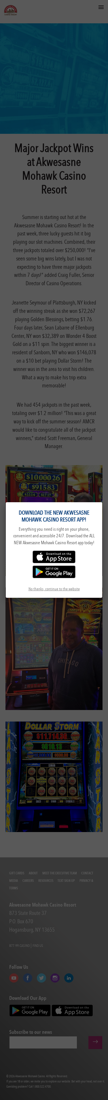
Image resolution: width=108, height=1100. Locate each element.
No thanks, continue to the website (54, 588)
